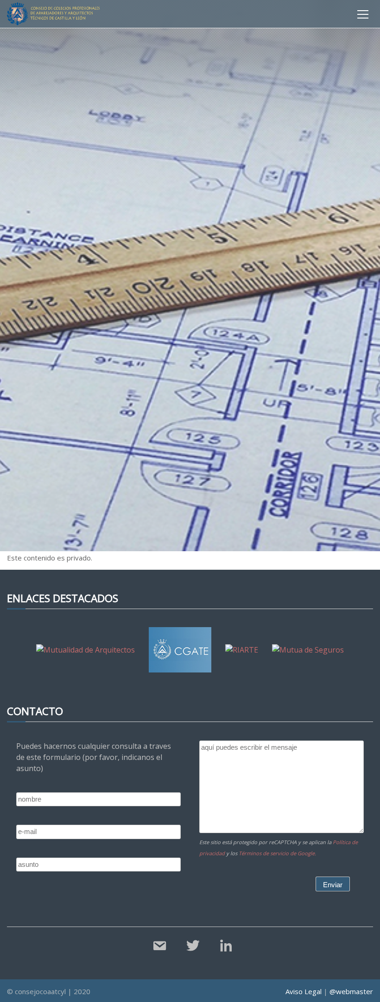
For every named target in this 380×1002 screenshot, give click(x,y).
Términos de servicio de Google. (277, 853)
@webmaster (351, 991)
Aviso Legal (303, 991)
